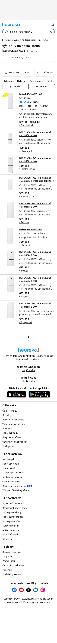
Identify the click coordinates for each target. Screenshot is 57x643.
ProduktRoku (9, 561)
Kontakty (7, 415)
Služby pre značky (11, 521)
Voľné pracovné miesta (13, 424)
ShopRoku (7, 556)
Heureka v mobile (10, 463)
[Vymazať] (51, 32)
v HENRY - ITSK (26, 196)
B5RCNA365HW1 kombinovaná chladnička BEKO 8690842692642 (36, 179)
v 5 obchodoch (26, 125)
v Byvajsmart (25, 322)
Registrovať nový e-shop (14, 508)
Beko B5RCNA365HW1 (30, 94)
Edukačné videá (10, 534)
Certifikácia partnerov (13, 565)
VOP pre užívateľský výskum (16, 490)
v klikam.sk (24, 296)
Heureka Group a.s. (36, 598)
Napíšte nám (28, 370)
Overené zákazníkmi (12, 552)
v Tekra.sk (24, 222)
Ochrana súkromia (11, 481)
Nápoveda (7, 539)
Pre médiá (7, 428)
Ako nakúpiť (8, 459)
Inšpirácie (7, 570)
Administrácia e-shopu (13, 503)
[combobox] (28, 32)
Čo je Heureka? (9, 411)
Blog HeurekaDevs (11, 437)
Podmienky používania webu (37, 602)
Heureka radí (8, 468)
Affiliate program (10, 530)
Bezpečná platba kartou (14, 486)
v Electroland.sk (27, 169)
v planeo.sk (24, 245)
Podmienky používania (13, 419)
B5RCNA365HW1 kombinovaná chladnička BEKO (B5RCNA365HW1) (35, 161)
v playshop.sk (25, 151)
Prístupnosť (8, 446)
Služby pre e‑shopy (11, 512)
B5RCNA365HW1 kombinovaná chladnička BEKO (35, 134)
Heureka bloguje (10, 433)
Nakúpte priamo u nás (13, 472)
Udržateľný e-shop (11, 574)
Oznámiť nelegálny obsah (14, 442)
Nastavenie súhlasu (12, 477)
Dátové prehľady (10, 525)
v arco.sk (23, 271)
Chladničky (24, 98)
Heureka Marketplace (12, 517)
